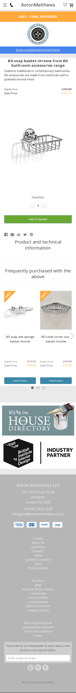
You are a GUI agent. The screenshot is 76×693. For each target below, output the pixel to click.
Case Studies (38, 593)
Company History (38, 610)
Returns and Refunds (38, 623)
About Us (38, 543)
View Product (20, 380)
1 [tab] (32, 387)
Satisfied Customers (38, 560)
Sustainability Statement (38, 627)
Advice (38, 555)
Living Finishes (38, 602)
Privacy (38, 636)
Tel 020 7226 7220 (38, 508)
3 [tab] (43, 387)
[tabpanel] (20, 338)
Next (72, 335)
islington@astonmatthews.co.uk (38, 514)
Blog (38, 585)
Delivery (38, 551)
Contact (38, 538)
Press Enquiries (38, 568)
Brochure (38, 581)
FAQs (38, 564)
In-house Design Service (38, 589)
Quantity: (38, 197)
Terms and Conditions (38, 631)
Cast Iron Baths (38, 598)
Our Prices (38, 547)
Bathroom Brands (38, 606)
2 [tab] (38, 387)
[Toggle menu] (5, 5)
